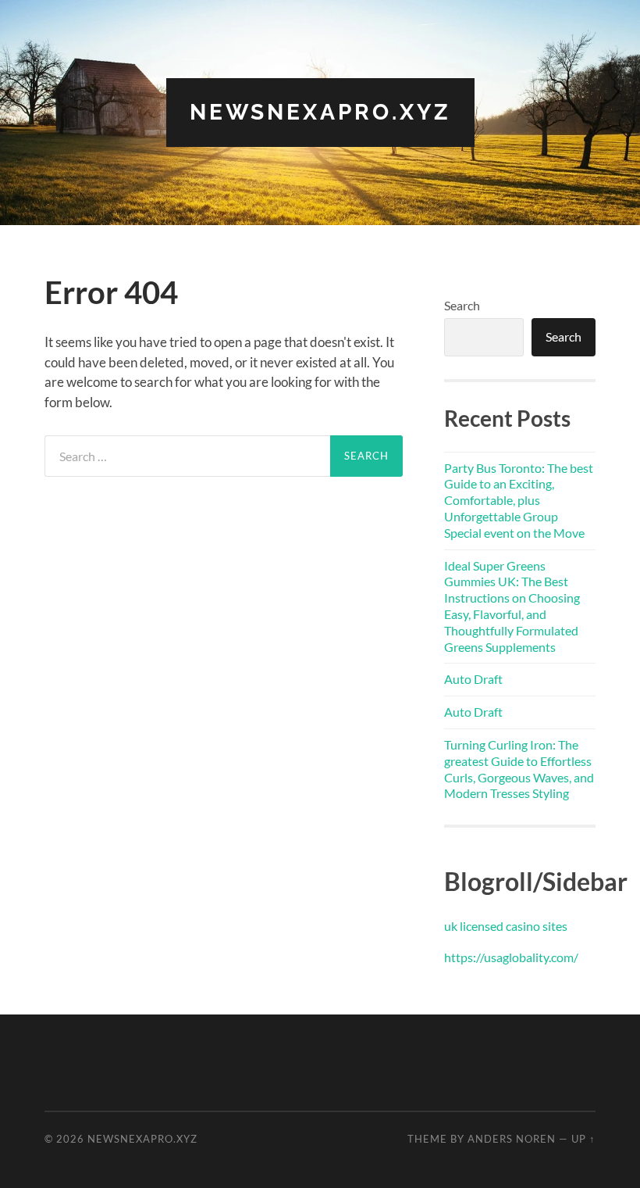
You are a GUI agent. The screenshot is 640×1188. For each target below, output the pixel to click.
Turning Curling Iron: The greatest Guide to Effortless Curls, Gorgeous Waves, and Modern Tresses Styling (519, 768)
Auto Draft (473, 678)
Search (462, 305)
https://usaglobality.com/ (511, 957)
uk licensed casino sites (505, 925)
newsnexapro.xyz (320, 112)
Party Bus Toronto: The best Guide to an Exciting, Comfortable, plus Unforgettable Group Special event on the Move (518, 500)
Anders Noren (512, 1139)
